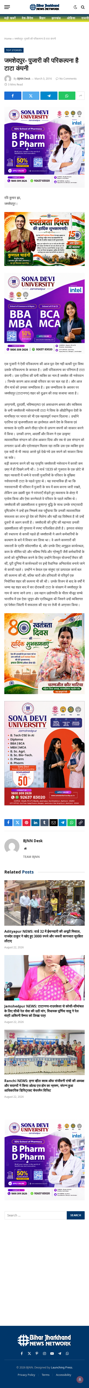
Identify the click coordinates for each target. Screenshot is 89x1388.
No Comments (68, 78)
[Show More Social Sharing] (80, 96)
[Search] (82, 7)
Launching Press (61, 1367)
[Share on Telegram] (48, 96)
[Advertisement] (44, 1273)
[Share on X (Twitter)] (31, 96)
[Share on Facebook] (12, 96)
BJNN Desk (23, 78)
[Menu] (7, 7)
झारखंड (56, 18)
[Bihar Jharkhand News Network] (44, 7)
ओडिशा (71, 18)
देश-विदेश (27, 18)
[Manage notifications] (79, 1379)
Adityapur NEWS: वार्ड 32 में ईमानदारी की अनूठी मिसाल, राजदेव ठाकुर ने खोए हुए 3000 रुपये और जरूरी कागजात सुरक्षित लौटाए (43, 936)
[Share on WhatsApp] (67, 96)
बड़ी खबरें (10, 18)
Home (8, 38)
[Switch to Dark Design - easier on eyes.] (75, 7)
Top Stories (14, 50)
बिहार (42, 18)
